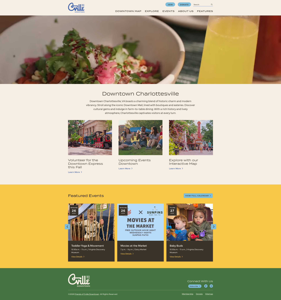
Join (170, 4)
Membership (187, 293)
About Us (186, 11)
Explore (152, 11)
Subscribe (194, 286)
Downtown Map (128, 11)
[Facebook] (205, 286)
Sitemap (209, 293)
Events (168, 11)
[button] (67, 226)
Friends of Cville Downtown (87, 294)
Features (205, 11)
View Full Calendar (197, 195)
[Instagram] (211, 286)
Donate (184, 4)
